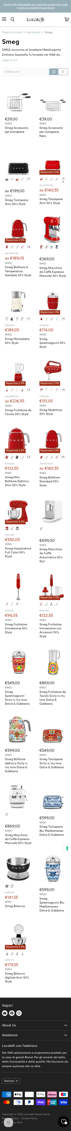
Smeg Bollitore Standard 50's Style (49, 481)
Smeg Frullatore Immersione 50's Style (16, 628)
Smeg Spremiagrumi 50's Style (52, 343)
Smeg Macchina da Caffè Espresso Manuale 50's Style (52, 272)
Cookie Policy (29, 1118)
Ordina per (12, 71)
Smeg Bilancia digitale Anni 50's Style (17, 977)
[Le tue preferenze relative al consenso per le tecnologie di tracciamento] (67, 848)
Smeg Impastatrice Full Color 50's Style (18, 552)
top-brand (33, 32)
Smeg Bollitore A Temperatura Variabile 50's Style (18, 271)
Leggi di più (9, 60)
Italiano (9, 1081)
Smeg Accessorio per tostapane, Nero (51, 131)
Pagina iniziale (12, 32)
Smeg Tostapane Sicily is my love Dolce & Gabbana (51, 763)
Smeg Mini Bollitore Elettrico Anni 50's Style (17, 481)
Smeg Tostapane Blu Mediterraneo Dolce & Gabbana (51, 830)
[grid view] (53, 71)
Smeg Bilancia (15, 906)
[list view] (63, 71)
